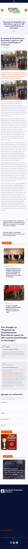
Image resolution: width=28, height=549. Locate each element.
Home (14, 31)
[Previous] (22, 456)
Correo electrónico (5, 419)
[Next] (24, 456)
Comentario (4, 402)
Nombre (3, 413)
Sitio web (3, 425)
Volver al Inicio (14, 546)
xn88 (7, 346)
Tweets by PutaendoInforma (7, 530)
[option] (14, 469)
